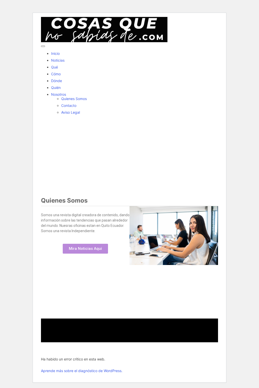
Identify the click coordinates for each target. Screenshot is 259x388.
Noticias (57, 60)
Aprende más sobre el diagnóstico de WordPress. (81, 371)
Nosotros (58, 94)
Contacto (68, 105)
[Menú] (43, 46)
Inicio (55, 53)
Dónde (56, 81)
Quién (56, 87)
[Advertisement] (129, 153)
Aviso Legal (70, 112)
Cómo (56, 74)
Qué (54, 67)
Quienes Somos (74, 98)
